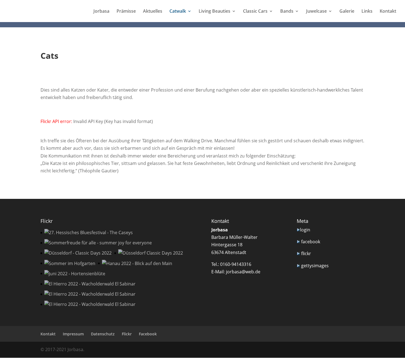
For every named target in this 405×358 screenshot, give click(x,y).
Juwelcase (316, 11)
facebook (310, 242)
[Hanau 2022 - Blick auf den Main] (137, 263)
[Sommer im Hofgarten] (69, 263)
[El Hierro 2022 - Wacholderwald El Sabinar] (90, 284)
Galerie (346, 11)
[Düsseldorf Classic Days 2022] (150, 253)
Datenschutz (103, 333)
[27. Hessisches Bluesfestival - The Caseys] (88, 232)
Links (366, 11)
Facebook (148, 333)
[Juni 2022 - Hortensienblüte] (74, 273)
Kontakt (388, 11)
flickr (306, 253)
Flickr (127, 333)
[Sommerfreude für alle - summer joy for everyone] (98, 243)
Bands (286, 11)
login (305, 230)
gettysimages (315, 266)
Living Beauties (214, 11)
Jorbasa (101, 11)
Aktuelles (152, 11)
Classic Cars (255, 11)
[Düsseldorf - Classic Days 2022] (78, 253)
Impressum (73, 333)
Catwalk (177, 11)
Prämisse (126, 11)
